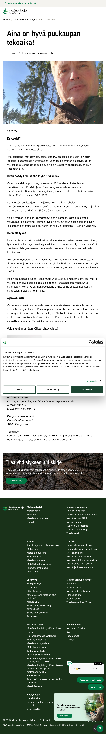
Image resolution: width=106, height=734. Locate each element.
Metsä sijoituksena (36, 552)
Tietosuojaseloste (36, 651)
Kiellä (19, 389)
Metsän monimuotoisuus (79, 556)
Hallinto (31, 632)
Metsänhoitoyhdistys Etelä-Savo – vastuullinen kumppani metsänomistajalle (45, 668)
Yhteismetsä (72, 533)
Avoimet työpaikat (76, 628)
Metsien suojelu (74, 552)
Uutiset (70, 639)
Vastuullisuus (73, 598)
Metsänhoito (33, 510)
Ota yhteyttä (33, 709)
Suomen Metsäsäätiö (77, 525)
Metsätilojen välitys (37, 647)
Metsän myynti (34, 556)
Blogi (69, 632)
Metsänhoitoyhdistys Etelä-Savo (44, 628)
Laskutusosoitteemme (38, 654)
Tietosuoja (45, 720)
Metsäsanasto (73, 522)
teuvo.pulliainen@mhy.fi (21, 409)
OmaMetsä (32, 522)
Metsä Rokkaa (34, 686)
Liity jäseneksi (34, 591)
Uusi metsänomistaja (77, 529)
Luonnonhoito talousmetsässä (82, 549)
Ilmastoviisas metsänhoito (79, 545)
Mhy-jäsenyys (34, 583)
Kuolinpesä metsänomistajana (81, 514)
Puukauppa (33, 514)
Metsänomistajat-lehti (38, 643)
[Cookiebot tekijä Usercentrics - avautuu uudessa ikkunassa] (91, 342)
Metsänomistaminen (37, 518)
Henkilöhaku (33, 698)
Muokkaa (51, 389)
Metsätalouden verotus (39, 564)
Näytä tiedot (91, 381)
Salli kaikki (86, 389)
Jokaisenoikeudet (75, 510)
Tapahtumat (72, 635)
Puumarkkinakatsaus (37, 567)
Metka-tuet (33, 549)
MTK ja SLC (33, 601)
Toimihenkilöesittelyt (37, 639)
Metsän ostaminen (36, 560)
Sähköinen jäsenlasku (38, 612)
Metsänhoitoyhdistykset (78, 591)
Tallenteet (32, 616)
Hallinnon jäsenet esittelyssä (41, 635)
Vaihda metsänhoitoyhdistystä (22, 3)
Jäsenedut (32, 587)
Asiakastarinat (73, 587)
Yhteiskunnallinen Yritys (78, 602)
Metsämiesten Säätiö (77, 518)
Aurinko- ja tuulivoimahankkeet (43, 545)
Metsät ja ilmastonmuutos (79, 567)
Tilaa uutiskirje (73, 594)
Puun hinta (32, 571)
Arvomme (71, 583)
